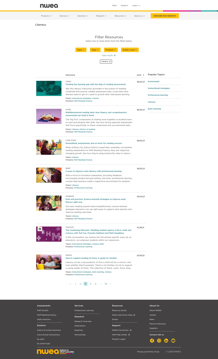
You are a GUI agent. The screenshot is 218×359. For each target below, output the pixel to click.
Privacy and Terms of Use (148, 352)
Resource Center (119, 310)
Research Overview (83, 321)
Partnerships (80, 335)
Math (102, 244)
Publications (80, 326)
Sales (114, 5)
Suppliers (153, 328)
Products (45, 16)
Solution (41, 325)
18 (106, 284)
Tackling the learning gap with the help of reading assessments (96, 84)
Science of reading (87, 129)
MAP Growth (42, 310)
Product (109, 50)
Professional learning (158, 95)
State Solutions (44, 319)
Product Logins (119, 339)
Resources (119, 16)
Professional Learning (83, 188)
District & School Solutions (49, 330)
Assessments (43, 305)
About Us (154, 305)
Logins (135, 5)
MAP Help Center (119, 335)
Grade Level (128, 50)
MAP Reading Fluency (83, 101)
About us (138, 16)
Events (115, 319)
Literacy (95, 98)
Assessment (153, 81)
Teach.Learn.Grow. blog (122, 315)
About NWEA (155, 310)
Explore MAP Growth (165, 16)
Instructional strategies (81, 98)
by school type (43, 343)
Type (93, 50)
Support (124, 5)
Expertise (79, 330)
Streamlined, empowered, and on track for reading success (94, 143)
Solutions (81, 16)
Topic (79, 50)
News (151, 319)
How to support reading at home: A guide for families (91, 258)
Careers (152, 315)
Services (63, 16)
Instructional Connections (48, 335)
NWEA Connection (120, 330)
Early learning (98, 272)
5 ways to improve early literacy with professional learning (94, 171)
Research (100, 16)
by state (40, 339)
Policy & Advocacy (157, 324)
